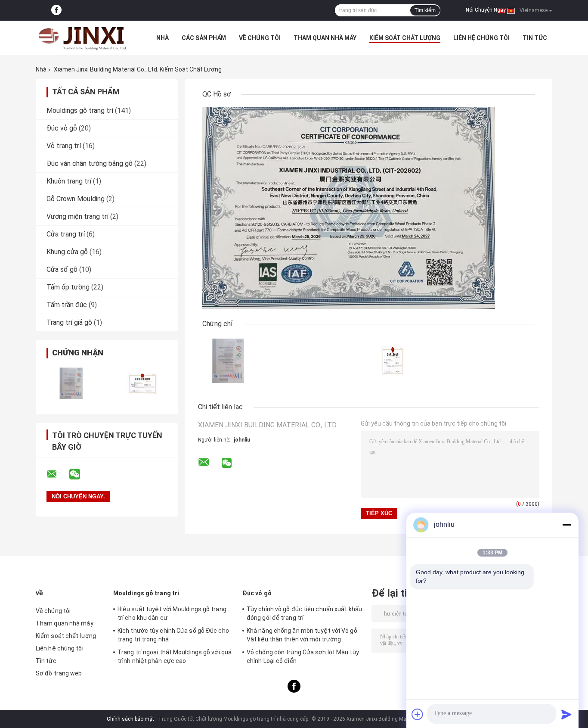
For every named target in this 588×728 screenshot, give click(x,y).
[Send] (566, 714)
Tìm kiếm (425, 10)
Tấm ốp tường (68, 287)
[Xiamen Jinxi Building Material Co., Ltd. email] (57, 474)
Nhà (162, 37)
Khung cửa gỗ (67, 252)
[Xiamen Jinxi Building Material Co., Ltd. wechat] (80, 474)
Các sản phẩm (204, 37)
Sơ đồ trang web (59, 673)
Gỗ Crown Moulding (75, 199)
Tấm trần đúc (66, 305)
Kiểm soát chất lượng (404, 37)
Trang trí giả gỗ (69, 322)
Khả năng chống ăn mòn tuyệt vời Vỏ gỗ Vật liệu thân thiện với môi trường (302, 635)
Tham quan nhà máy (325, 37)
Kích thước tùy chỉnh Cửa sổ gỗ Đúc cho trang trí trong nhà (173, 635)
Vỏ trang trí (63, 146)
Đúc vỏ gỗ (61, 128)
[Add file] (418, 714)
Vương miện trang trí (77, 216)
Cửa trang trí (65, 234)
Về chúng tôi (260, 37)
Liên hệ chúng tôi (481, 37)
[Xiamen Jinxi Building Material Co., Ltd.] (83, 38)
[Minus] (566, 525)
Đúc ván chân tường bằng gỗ (89, 163)
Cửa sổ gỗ (61, 269)
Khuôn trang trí (68, 181)
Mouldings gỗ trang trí (79, 110)
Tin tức (535, 37)
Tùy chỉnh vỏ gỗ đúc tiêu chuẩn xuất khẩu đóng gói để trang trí (304, 613)
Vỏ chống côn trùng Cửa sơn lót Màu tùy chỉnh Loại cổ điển (303, 656)
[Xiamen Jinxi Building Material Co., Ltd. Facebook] (56, 10)
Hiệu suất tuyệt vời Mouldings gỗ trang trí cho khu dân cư (172, 613)
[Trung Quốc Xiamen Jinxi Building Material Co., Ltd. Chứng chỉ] (71, 383)
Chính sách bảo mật (130, 719)
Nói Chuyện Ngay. (486, 10)
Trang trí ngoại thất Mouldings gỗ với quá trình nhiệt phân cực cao (175, 656)
